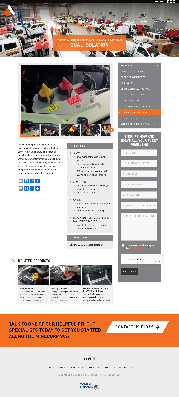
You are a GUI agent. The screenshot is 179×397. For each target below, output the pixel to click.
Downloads (80, 238)
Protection (127, 83)
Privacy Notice (138, 248)
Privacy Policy (77, 367)
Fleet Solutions (24, 22)
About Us (116, 22)
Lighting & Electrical (82, 40)
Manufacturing (46, 22)
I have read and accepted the (140, 247)
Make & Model (100, 22)
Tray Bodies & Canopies (134, 71)
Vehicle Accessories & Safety (138, 124)
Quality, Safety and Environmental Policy (111, 367)
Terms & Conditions (56, 367)
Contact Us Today (134, 327)
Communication (131, 100)
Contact (169, 22)
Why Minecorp (66, 22)
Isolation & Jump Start (109, 40)
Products (83, 22)
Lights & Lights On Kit (135, 118)
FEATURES (79, 146)
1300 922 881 (158, 2)
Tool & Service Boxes (133, 77)
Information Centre (149, 22)
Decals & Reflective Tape (135, 89)
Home (9, 22)
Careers (130, 22)
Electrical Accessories (136, 106)
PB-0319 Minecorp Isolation (88, 245)
